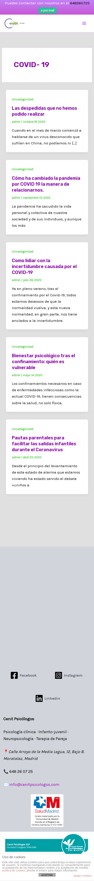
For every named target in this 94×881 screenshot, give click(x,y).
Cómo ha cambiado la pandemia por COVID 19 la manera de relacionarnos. (46, 184)
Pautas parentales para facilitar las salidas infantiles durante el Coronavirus (44, 443)
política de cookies (13, 870)
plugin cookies (83, 875)
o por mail (47, 10)
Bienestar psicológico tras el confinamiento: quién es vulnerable (43, 361)
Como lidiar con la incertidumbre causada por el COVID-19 (44, 266)
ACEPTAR (47, 875)
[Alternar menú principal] (84, 23)
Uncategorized (22, 99)
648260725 (79, 3)
